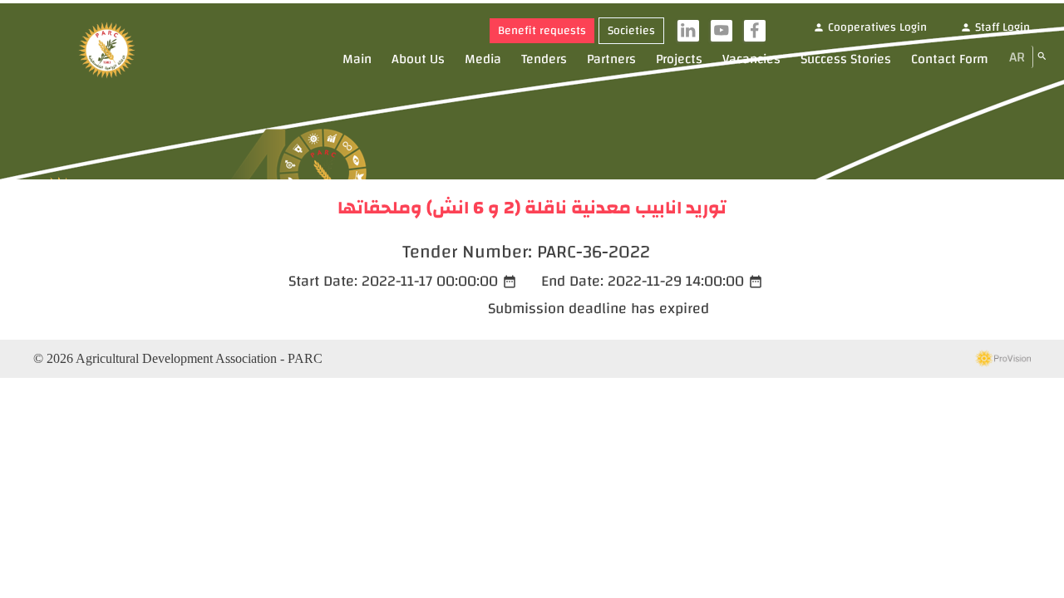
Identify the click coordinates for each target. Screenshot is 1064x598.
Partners (611, 59)
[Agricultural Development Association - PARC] (107, 51)
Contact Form (949, 59)
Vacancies (751, 59)
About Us (418, 59)
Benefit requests (542, 31)
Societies (631, 31)
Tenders (544, 59)
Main (357, 59)
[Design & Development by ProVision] (1003, 359)
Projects (679, 59)
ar (1017, 57)
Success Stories (845, 59)
